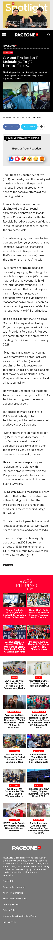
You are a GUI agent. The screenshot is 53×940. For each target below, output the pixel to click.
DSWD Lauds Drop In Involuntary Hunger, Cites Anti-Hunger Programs (14, 826)
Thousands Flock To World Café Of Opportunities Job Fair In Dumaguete (38, 758)
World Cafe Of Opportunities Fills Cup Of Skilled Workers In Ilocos (14, 792)
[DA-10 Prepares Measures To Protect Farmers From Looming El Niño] (14, 741)
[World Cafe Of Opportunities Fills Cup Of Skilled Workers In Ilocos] (14, 775)
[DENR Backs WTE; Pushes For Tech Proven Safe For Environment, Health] (14, 668)
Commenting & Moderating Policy (19, 916)
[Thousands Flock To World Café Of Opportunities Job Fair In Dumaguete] (38, 741)
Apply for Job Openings (14, 887)
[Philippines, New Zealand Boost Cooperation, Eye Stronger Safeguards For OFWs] (38, 810)
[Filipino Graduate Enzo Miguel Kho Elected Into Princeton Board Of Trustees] (14, 600)
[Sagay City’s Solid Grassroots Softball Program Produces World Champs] (38, 600)
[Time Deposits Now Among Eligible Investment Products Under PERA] (38, 775)
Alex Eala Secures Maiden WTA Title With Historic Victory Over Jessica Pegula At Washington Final (14, 646)
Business (38, 786)
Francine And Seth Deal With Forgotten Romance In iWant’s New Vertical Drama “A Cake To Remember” (14, 721)
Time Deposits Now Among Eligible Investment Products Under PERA (38, 792)
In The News (8, 53)
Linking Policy (9, 922)
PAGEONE (10, 117)
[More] (41, 127)
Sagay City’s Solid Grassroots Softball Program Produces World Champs (39, 613)
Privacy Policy (9, 910)
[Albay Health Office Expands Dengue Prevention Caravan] (38, 668)
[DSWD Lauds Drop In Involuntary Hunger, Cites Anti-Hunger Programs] (14, 810)
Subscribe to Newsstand (15, 898)
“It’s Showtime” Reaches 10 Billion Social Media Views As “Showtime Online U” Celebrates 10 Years (39, 721)
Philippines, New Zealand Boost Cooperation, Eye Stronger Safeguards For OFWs (38, 828)
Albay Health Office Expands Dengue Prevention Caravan (39, 683)
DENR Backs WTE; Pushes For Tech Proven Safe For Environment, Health (14, 684)
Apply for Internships (13, 893)
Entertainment (14, 712)
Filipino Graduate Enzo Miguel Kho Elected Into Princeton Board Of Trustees (14, 613)
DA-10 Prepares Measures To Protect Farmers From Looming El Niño (14, 758)
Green (14, 678)
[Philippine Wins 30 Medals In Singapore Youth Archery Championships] (38, 632)
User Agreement (11, 904)
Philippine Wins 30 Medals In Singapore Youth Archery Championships (38, 645)
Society (39, 678)
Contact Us (8, 881)
